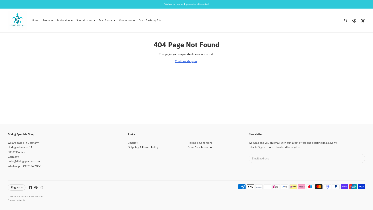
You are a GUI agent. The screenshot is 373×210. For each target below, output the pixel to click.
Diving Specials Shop (33, 196)
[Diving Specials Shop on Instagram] (41, 187)
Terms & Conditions (200, 142)
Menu (46, 20)
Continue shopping (186, 61)
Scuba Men (63, 20)
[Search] (346, 20)
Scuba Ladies (84, 20)
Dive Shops (105, 20)
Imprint (133, 142)
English (15, 187)
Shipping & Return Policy (143, 147)
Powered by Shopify (16, 200)
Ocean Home (127, 20)
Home (35, 20)
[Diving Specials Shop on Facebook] (30, 187)
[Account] (354, 20)
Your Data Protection (200, 147)
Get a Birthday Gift (150, 20)
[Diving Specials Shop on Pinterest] (36, 187)
